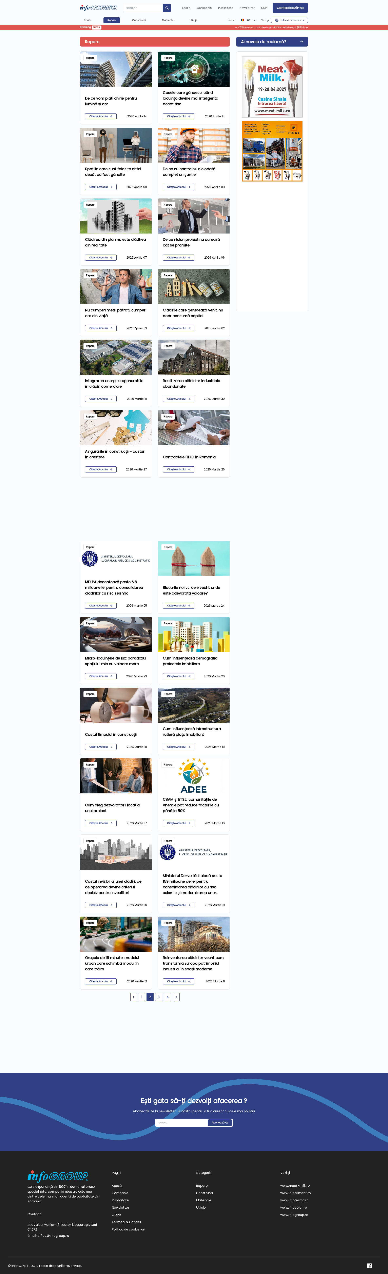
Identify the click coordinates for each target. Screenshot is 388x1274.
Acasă (186, 8)
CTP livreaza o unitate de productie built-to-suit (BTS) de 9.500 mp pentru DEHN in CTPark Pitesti (228, 27)
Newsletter (247, 8)
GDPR (265, 8)
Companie (204, 8)
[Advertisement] (155, 509)
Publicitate (225, 8)
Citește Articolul (98, 116)
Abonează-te (220, 1122)
